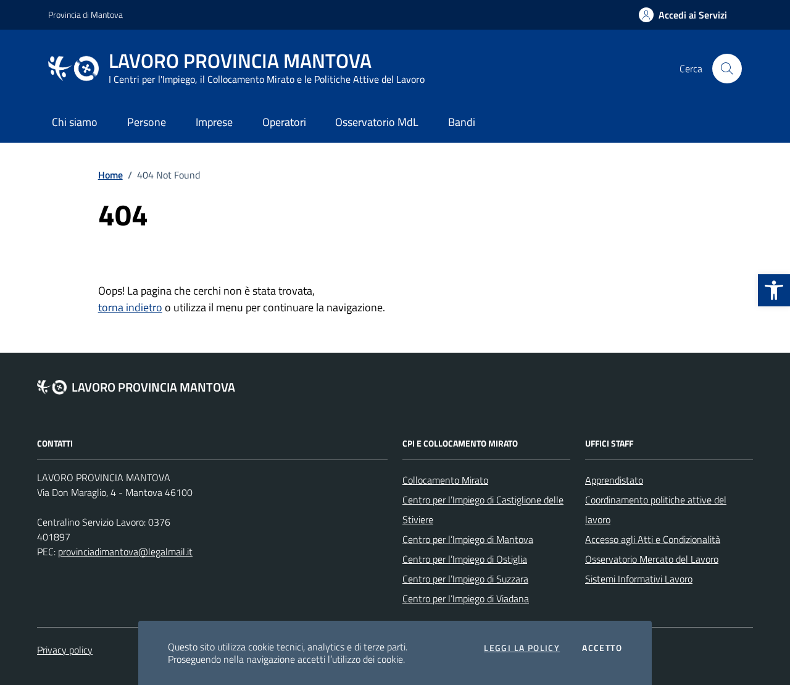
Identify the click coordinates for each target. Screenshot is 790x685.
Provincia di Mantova (85, 14)
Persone (146, 122)
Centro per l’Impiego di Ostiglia (464, 559)
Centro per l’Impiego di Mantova (467, 539)
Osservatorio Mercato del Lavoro (651, 559)
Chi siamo (75, 122)
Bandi (461, 122)
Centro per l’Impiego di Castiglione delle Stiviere (482, 509)
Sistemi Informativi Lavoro (638, 578)
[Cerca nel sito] (727, 68)
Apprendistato (614, 480)
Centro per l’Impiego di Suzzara (465, 578)
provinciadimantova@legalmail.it (125, 551)
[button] (774, 290)
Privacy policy (65, 649)
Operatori (284, 122)
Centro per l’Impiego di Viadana (465, 598)
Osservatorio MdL (376, 122)
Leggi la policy (522, 648)
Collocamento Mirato (445, 480)
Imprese (214, 122)
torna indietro (130, 307)
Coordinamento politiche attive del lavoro (655, 509)
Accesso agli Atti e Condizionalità (652, 539)
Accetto (602, 648)
